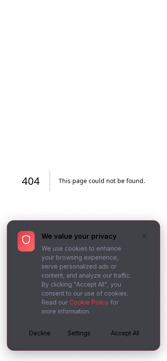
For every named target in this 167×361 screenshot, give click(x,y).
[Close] (144, 237)
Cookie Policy (89, 302)
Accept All (125, 333)
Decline (40, 333)
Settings (79, 333)
